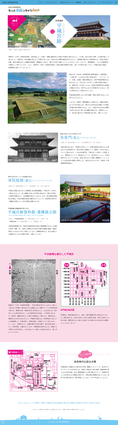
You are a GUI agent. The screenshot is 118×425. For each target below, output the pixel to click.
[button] (116, 2)
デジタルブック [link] (51, 2)
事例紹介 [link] (79, 2)
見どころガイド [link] (89, 2)
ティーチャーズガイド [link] (105, 2)
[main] (59, 50)
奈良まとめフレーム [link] (66, 2)
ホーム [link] (41, 2)
